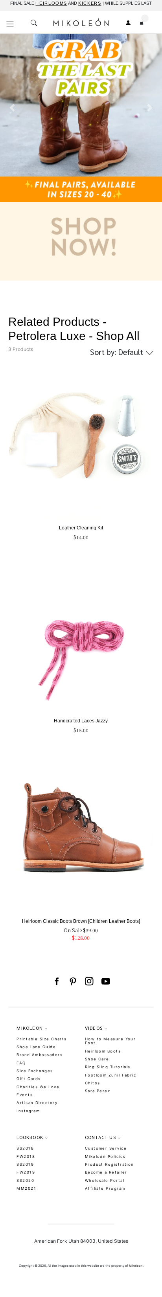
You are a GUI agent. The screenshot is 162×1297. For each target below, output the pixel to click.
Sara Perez (97, 1091)
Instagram (28, 1111)
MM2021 (26, 1188)
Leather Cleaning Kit (81, 528)
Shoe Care (97, 1059)
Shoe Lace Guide (36, 1047)
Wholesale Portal (104, 1180)
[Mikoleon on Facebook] (56, 981)
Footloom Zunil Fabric (110, 1075)
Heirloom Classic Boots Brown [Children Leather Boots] (81, 921)
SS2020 (25, 1180)
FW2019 (26, 1172)
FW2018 (26, 1156)
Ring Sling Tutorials (108, 1067)
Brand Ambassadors (40, 1055)
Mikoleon (136, 1266)
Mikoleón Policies (105, 1156)
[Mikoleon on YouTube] (106, 981)
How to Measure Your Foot (110, 1041)
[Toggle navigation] (10, 24)
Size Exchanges (35, 1071)
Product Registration (109, 1164)
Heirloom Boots (103, 1051)
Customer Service (106, 1148)
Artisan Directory (37, 1102)
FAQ (21, 1063)
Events (25, 1095)
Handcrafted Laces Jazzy (81, 721)
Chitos (92, 1083)
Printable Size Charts (42, 1039)
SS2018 (25, 1148)
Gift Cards (29, 1079)
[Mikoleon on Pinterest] (72, 981)
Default (117, 352)
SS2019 (25, 1164)
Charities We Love (38, 1087)
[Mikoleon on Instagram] (89, 981)
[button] (12, 156)
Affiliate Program (105, 1188)
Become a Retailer (106, 1172)
